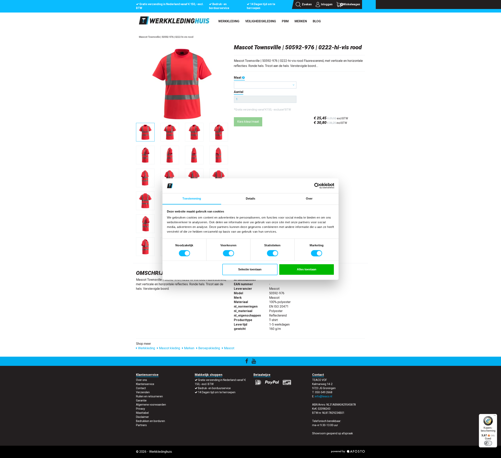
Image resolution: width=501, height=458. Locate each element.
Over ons (141, 380)
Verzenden (143, 392)
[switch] (228, 253)
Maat (238, 77)
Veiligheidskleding (260, 21)
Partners (141, 425)
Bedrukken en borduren (150, 421)
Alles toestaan (306, 269)
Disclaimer (142, 416)
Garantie (141, 400)
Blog (317, 21)
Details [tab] (250, 198)
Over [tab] (309, 198)
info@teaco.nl (323, 396)
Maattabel (142, 412)
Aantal (238, 92)
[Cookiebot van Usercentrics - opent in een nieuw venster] (317, 186)
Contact (141, 388)
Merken (301, 21)
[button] (265, 85)
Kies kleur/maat (248, 121)
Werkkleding (228, 21)
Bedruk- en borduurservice (214, 388)
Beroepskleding (208, 348)
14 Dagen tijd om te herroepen (216, 392)
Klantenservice (145, 384)
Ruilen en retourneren (149, 396)
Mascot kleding (169, 348)
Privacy (140, 408)
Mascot (228, 348)
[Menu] (494, 416)
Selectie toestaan (249, 269)
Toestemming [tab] (191, 198)
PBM (285, 21)
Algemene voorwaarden (151, 404)
